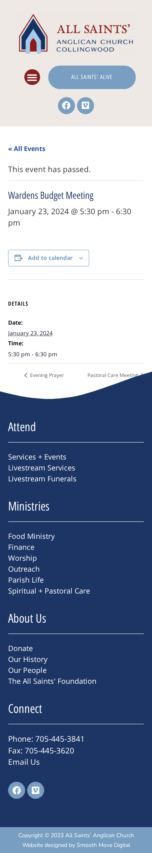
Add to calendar (50, 258)
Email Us (24, 762)
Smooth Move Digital (103, 845)
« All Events (26, 148)
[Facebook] (66, 105)
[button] (32, 77)
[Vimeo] (85, 105)
